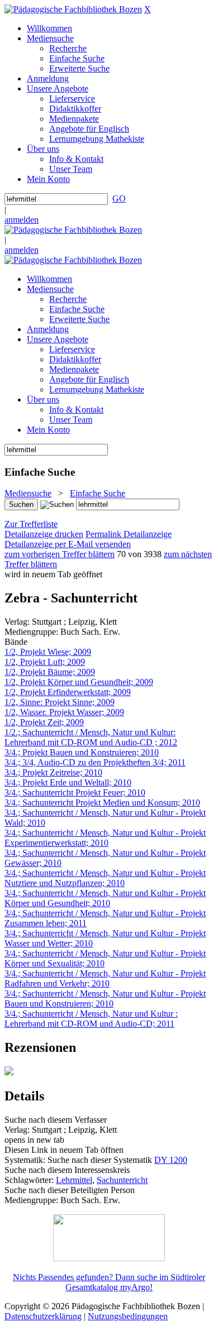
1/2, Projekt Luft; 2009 (44, 662)
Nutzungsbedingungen (128, 1316)
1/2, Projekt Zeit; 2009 (44, 722)
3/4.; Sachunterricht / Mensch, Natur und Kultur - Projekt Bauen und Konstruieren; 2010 (105, 998)
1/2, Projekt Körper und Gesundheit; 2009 (78, 682)
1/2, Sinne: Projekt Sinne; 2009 (59, 702)
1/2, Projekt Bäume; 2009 (49, 672)
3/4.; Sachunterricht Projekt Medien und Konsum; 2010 (102, 802)
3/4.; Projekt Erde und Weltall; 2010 (67, 782)
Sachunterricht (122, 1180)
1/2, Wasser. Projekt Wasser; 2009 (64, 712)
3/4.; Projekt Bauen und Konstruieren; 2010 (81, 752)
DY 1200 (170, 1160)
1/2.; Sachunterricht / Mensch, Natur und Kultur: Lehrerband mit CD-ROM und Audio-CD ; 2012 (90, 737)
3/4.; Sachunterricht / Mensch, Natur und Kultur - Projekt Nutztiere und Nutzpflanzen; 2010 (105, 878)
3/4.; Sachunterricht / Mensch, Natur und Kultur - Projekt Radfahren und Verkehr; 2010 (105, 978)
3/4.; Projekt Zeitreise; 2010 (53, 772)
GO (119, 198)
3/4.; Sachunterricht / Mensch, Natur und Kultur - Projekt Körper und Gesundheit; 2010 (105, 898)
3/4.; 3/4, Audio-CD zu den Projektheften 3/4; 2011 (95, 762)
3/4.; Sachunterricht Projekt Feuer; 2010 (74, 792)
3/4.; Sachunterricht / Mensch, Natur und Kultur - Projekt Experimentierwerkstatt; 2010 (105, 837)
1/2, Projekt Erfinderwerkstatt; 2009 (67, 692)
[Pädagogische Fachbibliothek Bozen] (73, 9)
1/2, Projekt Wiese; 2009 (47, 652)
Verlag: (17, 621)
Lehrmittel (74, 1180)
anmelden (21, 219)
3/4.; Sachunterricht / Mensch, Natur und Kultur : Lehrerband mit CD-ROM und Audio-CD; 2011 (91, 1018)
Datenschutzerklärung (43, 1316)
